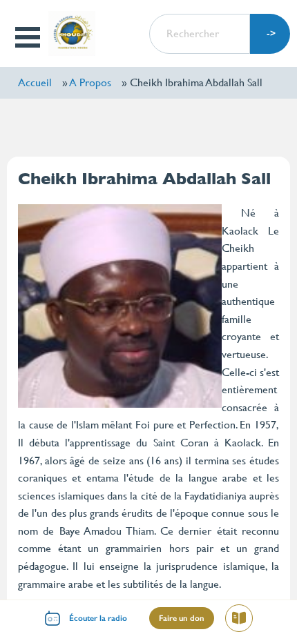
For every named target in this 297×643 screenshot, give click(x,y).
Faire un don (181, 618)
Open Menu (28, 37)
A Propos (90, 82)
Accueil (35, 82)
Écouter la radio (98, 618)
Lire (244, 620)
